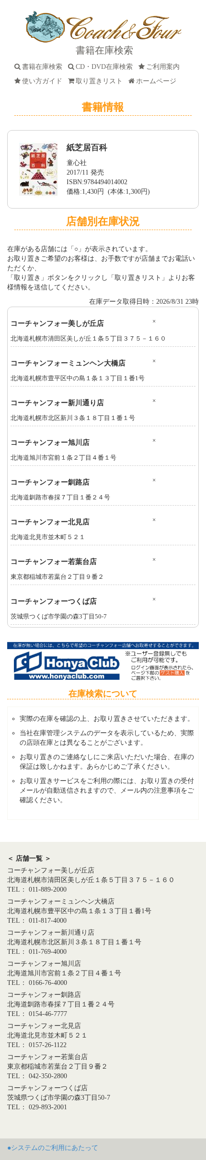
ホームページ (158, 81)
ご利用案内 (164, 66)
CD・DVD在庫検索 (106, 66)
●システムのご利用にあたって (52, 1147)
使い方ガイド (44, 81)
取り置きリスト (101, 81)
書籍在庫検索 (44, 66)
